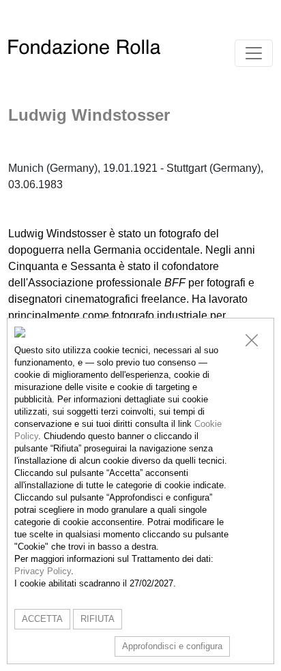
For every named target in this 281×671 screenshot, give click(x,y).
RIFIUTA (97, 619)
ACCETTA (42, 619)
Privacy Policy (42, 571)
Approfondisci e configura (172, 646)
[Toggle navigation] (254, 53)
